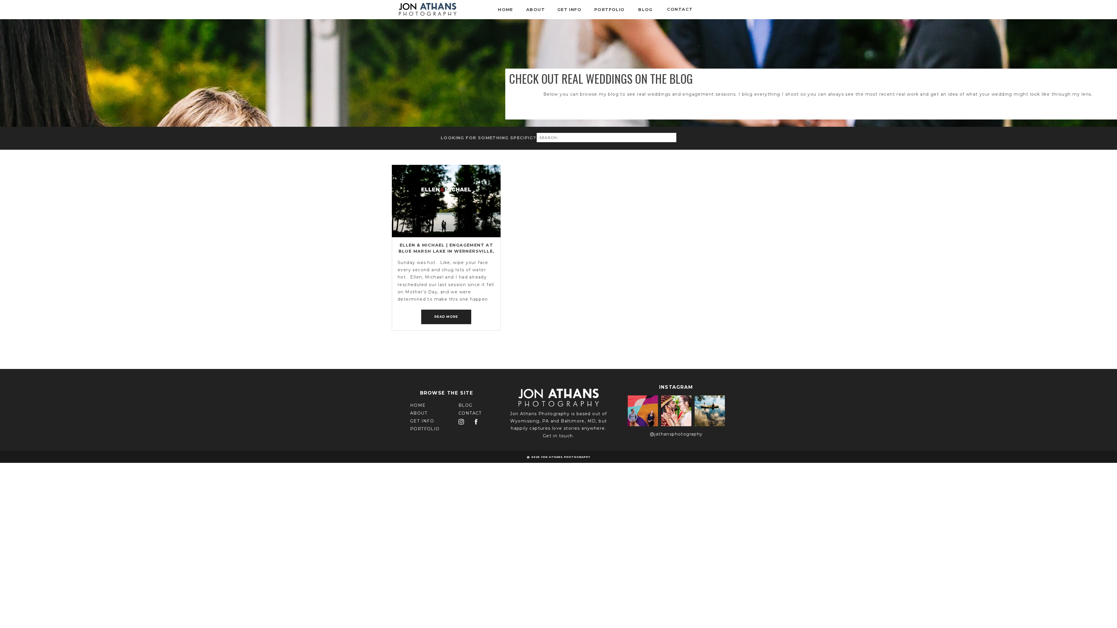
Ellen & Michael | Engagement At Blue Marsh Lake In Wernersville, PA (447, 251)
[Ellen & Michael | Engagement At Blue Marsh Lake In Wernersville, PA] (446, 201)
